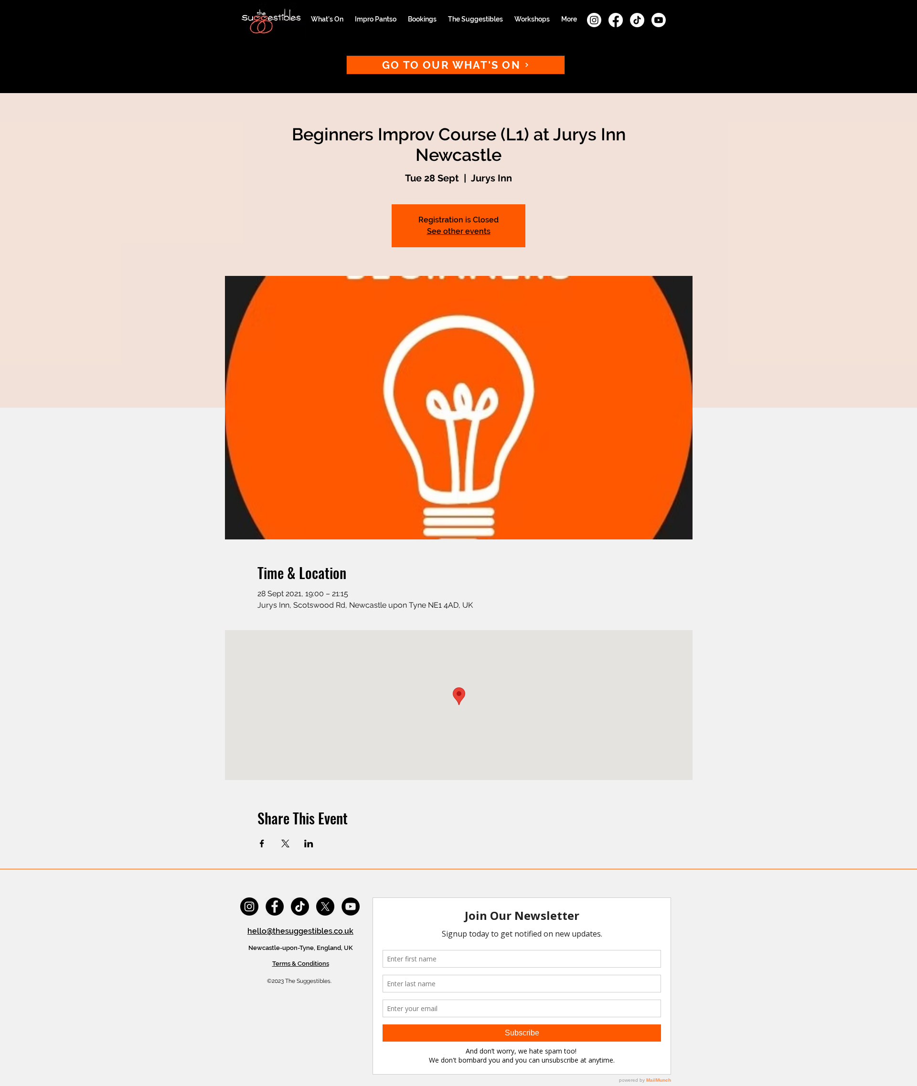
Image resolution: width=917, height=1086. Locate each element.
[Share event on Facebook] (262, 843)
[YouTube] (350, 906)
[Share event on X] (285, 843)
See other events (458, 231)
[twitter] (325, 906)
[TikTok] (637, 20)
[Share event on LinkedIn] (308, 843)
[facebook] (615, 20)
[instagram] (594, 20)
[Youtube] (658, 20)
